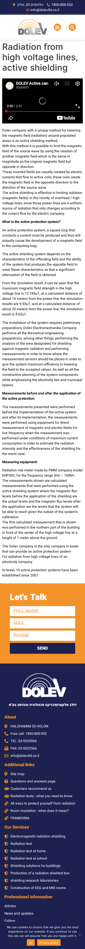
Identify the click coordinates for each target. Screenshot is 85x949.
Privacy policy (48, 942)
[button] (57, 27)
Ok (31, 942)
